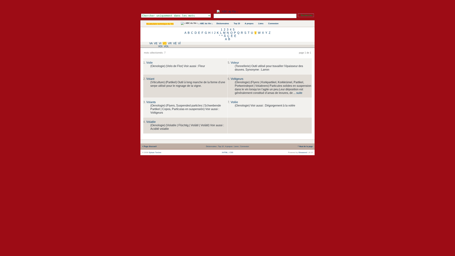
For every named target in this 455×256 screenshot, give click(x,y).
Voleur (235, 62)
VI (160, 43)
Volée (234, 102)
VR (170, 43)
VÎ (179, 43)
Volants (151, 102)
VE (155, 43)
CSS (231, 152)
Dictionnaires (222, 23)
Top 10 (237, 23)
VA (150, 43)
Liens (260, 23)
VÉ (175, 43)
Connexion (273, 23)
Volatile (151, 121)
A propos (249, 23)
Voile (149, 62)
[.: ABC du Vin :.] (227, 11)
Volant (150, 78)
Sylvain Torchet (155, 152)
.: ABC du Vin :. (205, 23)
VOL (166, 46)
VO (165, 43)
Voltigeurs (237, 78)
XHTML (225, 152)
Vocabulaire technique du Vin (160, 24)
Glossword (302, 152)
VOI (160, 46)
